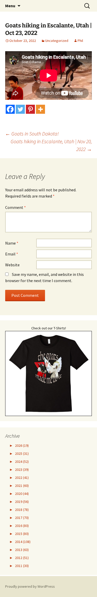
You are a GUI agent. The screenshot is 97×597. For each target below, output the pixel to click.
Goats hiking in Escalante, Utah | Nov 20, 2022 (51, 145)
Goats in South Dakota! (32, 133)
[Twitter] (20, 109)
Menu (10, 5)
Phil (80, 40)
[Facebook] (10, 109)
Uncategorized (56, 40)
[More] (40, 109)
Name (11, 243)
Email (11, 253)
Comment (15, 207)
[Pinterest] (30, 109)
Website (12, 264)
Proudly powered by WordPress (30, 586)
